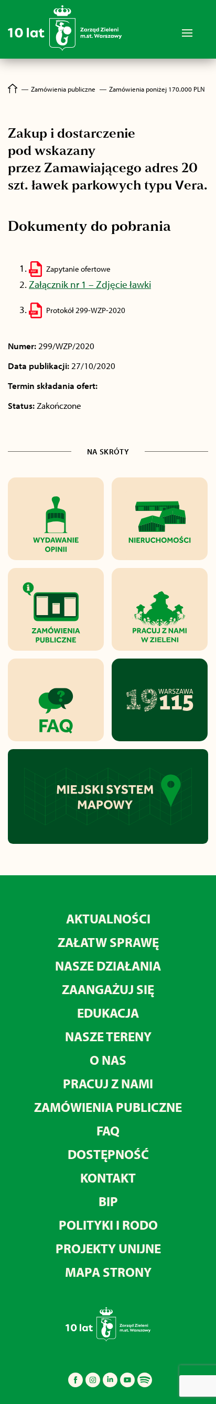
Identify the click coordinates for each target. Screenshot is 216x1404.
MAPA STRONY (108, 1272)
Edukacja (108, 1013)
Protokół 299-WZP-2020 (85, 310)
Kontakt (108, 1177)
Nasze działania (108, 965)
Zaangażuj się (108, 989)
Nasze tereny (108, 1036)
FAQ (108, 1130)
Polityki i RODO (108, 1225)
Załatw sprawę (108, 942)
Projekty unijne (108, 1248)
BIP (108, 1201)
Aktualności (108, 918)
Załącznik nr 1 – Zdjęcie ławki (90, 284)
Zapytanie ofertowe (78, 269)
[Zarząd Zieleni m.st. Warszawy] (65, 48)
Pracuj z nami (108, 1083)
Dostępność (108, 1154)
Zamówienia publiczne (108, 1107)
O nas (108, 1060)
